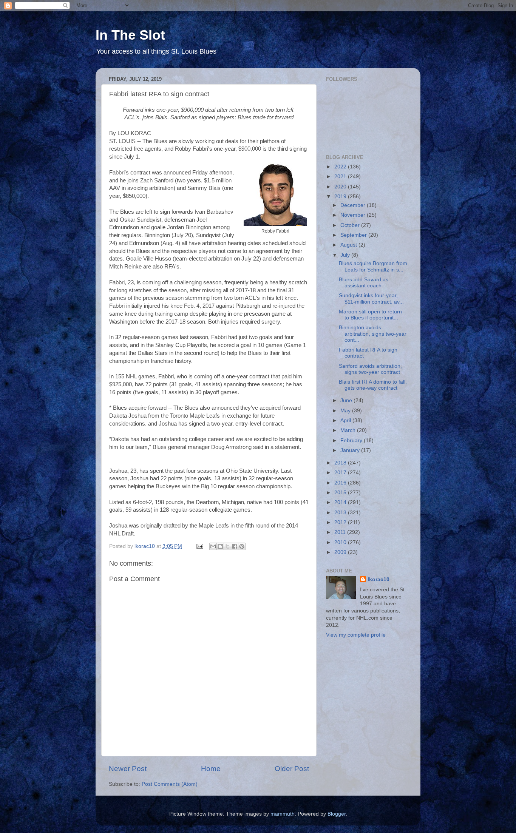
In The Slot (130, 35)
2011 (340, 532)
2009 (341, 552)
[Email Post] (199, 546)
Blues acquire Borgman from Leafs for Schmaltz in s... (373, 266)
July (345, 255)
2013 (341, 512)
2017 (341, 472)
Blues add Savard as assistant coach (363, 282)
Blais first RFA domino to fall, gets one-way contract (373, 385)
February (352, 440)
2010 (341, 542)
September (354, 235)
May (346, 410)
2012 (341, 522)
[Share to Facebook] (234, 546)
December (353, 205)
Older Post (292, 769)
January (350, 450)
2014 (341, 502)
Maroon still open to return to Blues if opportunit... (370, 315)
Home (211, 769)
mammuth (282, 814)
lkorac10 (378, 579)
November (353, 215)
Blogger (337, 814)
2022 (341, 167)
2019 (341, 196)
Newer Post (128, 769)
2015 (341, 492)
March (348, 430)
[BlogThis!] (220, 546)
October (350, 225)
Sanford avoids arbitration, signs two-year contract (370, 369)
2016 (341, 483)
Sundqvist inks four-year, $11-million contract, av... (371, 298)
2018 (341, 463)
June (347, 400)
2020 (341, 187)
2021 (341, 176)
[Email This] (213, 546)
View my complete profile (356, 635)
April (346, 420)
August (349, 245)
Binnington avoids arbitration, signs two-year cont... (372, 333)
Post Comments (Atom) (170, 784)
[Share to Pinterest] (242, 546)
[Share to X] (227, 546)
